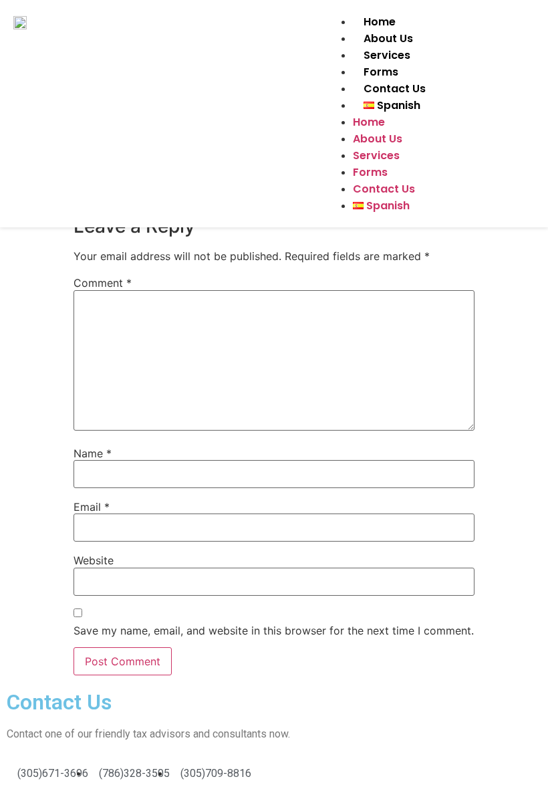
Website (94, 560)
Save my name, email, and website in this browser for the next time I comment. (274, 630)
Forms (381, 72)
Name (93, 453)
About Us (388, 38)
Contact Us (395, 88)
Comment (103, 282)
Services (387, 55)
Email (92, 506)
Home (380, 21)
